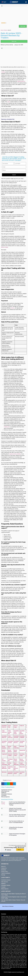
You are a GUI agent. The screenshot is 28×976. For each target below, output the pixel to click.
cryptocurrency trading (14, 454)
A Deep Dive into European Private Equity (16, 828)
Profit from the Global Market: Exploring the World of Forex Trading (17, 803)
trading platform (21, 81)
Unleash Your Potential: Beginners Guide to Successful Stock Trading (17, 810)
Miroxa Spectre (5, 796)
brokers (13, 308)
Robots (5, 30)
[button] (26, 2)
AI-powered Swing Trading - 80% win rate (14, 847)
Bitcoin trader (4, 247)
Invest (15, 2)
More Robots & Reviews (7, 906)
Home (2, 30)
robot (8, 101)
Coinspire (3, 795)
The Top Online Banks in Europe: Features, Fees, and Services (17, 815)
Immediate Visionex (6, 794)
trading (3, 72)
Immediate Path (10, 119)
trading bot (6, 426)
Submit (14, 174)
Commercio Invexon (6, 789)
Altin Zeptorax (5, 791)
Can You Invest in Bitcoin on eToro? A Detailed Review (16, 821)
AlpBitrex (3, 792)
